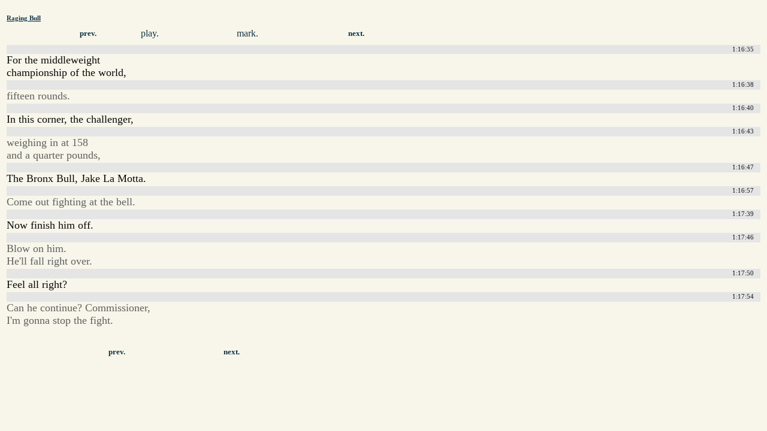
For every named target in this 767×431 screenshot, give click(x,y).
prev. (88, 33)
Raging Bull (24, 18)
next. (356, 33)
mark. (247, 33)
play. (150, 33)
